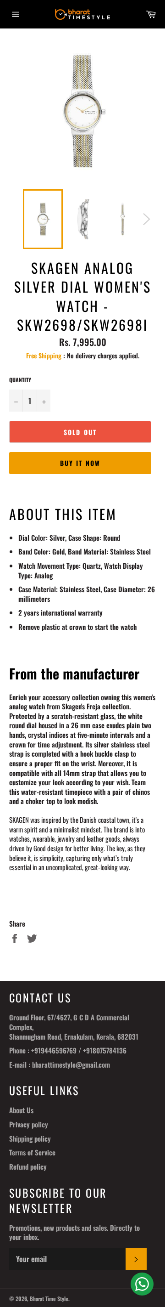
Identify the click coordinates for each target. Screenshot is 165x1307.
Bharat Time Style (49, 1298)
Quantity (20, 380)
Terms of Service (32, 1152)
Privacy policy (28, 1124)
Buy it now (80, 463)
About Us (21, 1110)
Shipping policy (30, 1138)
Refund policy (28, 1166)
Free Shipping (43, 355)
